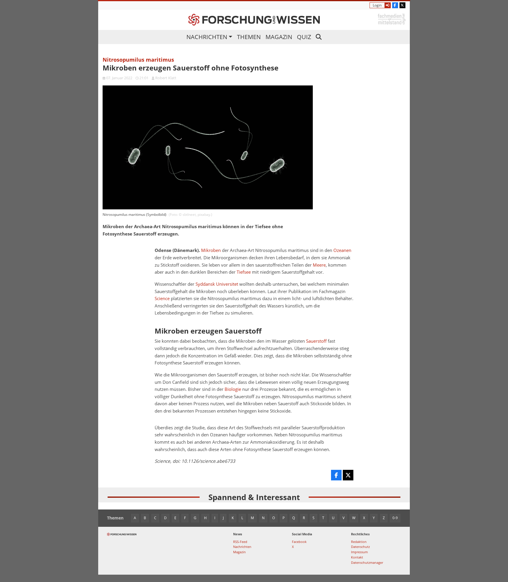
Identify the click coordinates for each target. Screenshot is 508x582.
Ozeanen (342, 250)
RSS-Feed (240, 541)
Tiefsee (244, 272)
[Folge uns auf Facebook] (395, 5)
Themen (249, 37)
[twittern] (348, 475)
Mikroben (211, 250)
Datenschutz (360, 546)
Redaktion (359, 541)
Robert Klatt (165, 77)
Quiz (304, 37)
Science (162, 298)
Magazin (278, 37)
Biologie (233, 389)
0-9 (395, 517)
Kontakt (357, 557)
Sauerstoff (316, 341)
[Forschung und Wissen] (254, 20)
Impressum (359, 552)
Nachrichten (206, 37)
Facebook (299, 541)
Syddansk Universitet (216, 284)
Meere (319, 265)
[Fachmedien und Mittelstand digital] (391, 18)
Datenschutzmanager (367, 562)
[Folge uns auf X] (402, 5)
